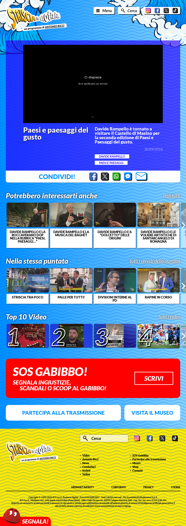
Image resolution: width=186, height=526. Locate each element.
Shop (135, 466)
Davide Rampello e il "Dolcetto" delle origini (115, 235)
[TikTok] (175, 10)
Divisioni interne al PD (115, 299)
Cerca (132, 10)
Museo (136, 463)
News (85, 463)
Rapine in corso (158, 297)
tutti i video (169, 316)
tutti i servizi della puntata (155, 261)
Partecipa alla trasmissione (63, 412)
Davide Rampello (112, 156)
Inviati (86, 470)
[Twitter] (166, 10)
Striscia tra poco (27, 297)
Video (86, 455)
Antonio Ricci (90, 459)
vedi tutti (171, 195)
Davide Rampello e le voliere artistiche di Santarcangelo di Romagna (158, 236)
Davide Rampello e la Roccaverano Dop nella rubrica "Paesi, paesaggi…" (27, 236)
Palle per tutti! (71, 297)
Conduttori (89, 466)
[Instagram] (148, 10)
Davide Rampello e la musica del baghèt (71, 233)
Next (183, 225)
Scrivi (153, 378)
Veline (86, 474)
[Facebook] (157, 10)
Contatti (137, 470)
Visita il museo (152, 412)
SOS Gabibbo (140, 455)
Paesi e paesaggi (111, 163)
